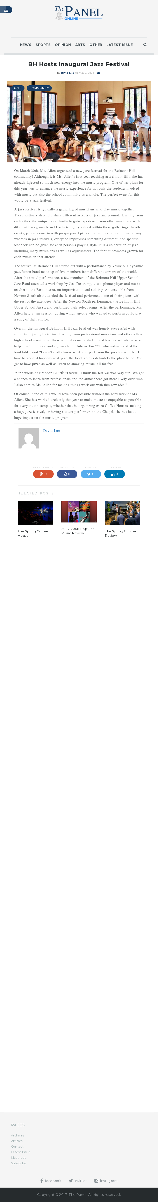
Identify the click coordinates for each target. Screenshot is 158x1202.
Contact (17, 1146)
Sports (43, 45)
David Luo (67, 72)
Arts (80, 45)
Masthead (19, 1158)
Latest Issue (120, 45)
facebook (52, 1181)
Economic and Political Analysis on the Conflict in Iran (77, 1088)
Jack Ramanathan (67, 572)
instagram (108, 1181)
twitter (80, 1181)
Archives (17, 1135)
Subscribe (18, 1163)
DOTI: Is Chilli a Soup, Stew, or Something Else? (119, 1088)
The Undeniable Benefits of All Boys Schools (34, 1085)
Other (95, 45)
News (25, 45)
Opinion (63, 45)
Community (39, 88)
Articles (17, 1141)
